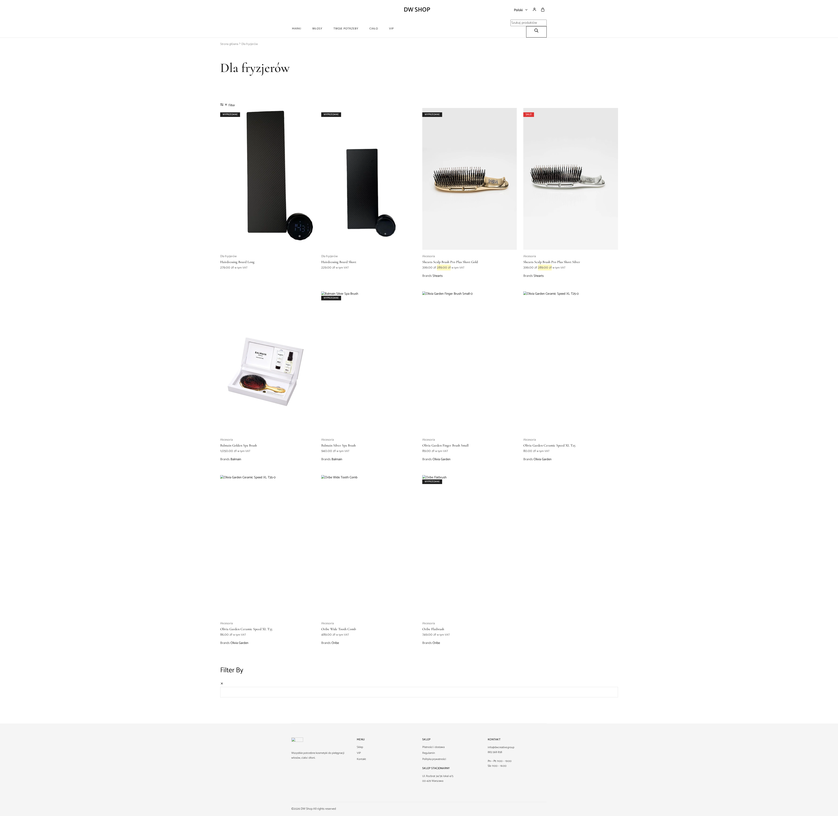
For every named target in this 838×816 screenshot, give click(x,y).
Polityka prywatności (434, 759)
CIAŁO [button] (373, 29)
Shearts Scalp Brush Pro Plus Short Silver (551, 262)
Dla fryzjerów (228, 256)
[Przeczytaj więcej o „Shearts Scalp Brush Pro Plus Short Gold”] (469, 243)
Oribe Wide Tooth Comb (338, 629)
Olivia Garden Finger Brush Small (445, 445)
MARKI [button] (296, 29)
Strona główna (229, 44)
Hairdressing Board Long (237, 262)
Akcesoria (428, 256)
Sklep (360, 747)
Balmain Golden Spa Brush (238, 445)
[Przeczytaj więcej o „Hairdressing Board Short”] (368, 243)
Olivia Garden (441, 459)
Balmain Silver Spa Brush (338, 445)
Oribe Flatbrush (433, 629)
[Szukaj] (536, 32)
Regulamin (428, 753)
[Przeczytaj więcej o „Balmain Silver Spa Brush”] (368, 426)
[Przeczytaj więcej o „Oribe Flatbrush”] (469, 610)
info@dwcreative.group (501, 747)
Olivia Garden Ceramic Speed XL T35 (246, 629)
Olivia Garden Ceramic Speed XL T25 (549, 445)
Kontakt (361, 759)
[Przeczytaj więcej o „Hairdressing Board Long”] (267, 243)
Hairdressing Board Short (338, 262)
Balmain (235, 459)
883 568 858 (495, 752)
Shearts (438, 276)
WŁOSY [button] (317, 29)
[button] (570, 243)
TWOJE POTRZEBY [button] (345, 29)
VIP (391, 29)
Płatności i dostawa (433, 747)
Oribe (335, 643)
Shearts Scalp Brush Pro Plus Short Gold (450, 262)
